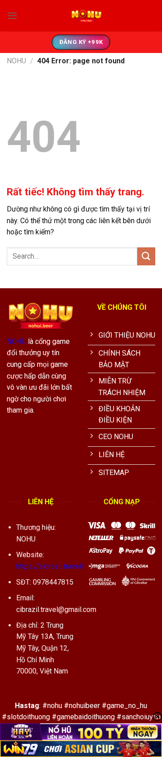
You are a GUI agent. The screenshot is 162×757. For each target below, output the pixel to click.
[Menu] (12, 15)
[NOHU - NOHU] (86, 15)
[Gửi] (146, 256)
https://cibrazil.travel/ (50, 566)
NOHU (16, 61)
